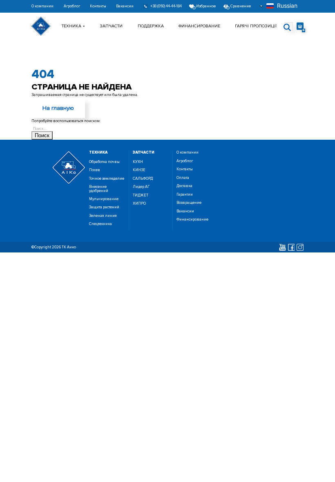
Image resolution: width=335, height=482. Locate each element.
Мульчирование (103, 199)
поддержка (151, 26)
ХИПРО (139, 203)
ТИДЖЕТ (140, 195)
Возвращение (188, 203)
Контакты (98, 6)
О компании (42, 6)
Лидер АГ (141, 187)
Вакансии (125, 6)
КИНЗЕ (139, 170)
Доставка (184, 186)
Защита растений (104, 207)
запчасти (143, 152)
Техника (71, 26)
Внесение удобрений (98, 188)
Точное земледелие (106, 179)
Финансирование (199, 26)
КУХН (138, 162)
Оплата (182, 178)
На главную (58, 108)
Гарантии (184, 194)
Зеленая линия (103, 216)
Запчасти (111, 26)
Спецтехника (100, 224)
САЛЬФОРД (143, 179)
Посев (94, 170)
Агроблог (72, 6)
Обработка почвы (104, 162)
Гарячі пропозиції (256, 26)
